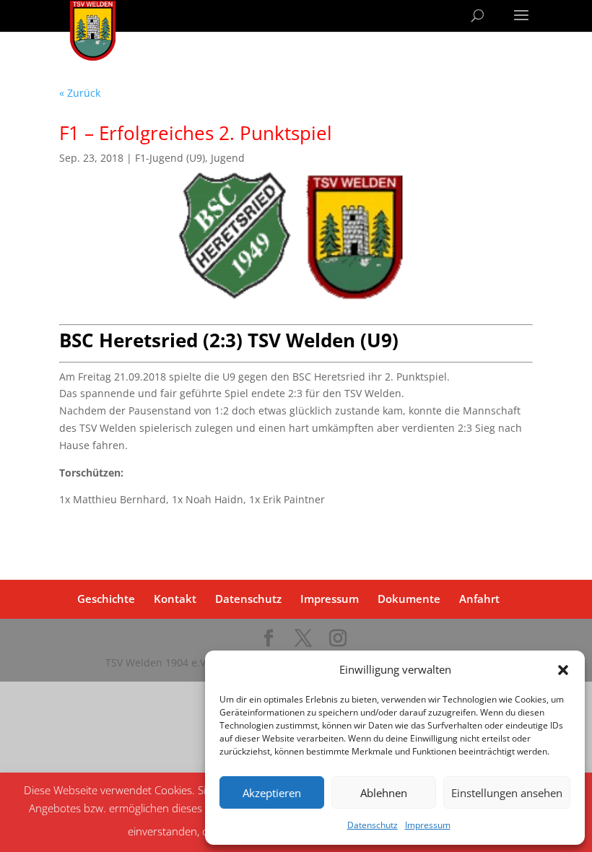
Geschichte (106, 598)
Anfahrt (479, 598)
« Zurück (79, 93)
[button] (563, 670)
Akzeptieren (272, 793)
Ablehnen (383, 793)
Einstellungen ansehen (506, 793)
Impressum (427, 825)
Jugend (228, 158)
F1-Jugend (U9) (170, 158)
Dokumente (409, 598)
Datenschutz (372, 825)
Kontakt (175, 598)
